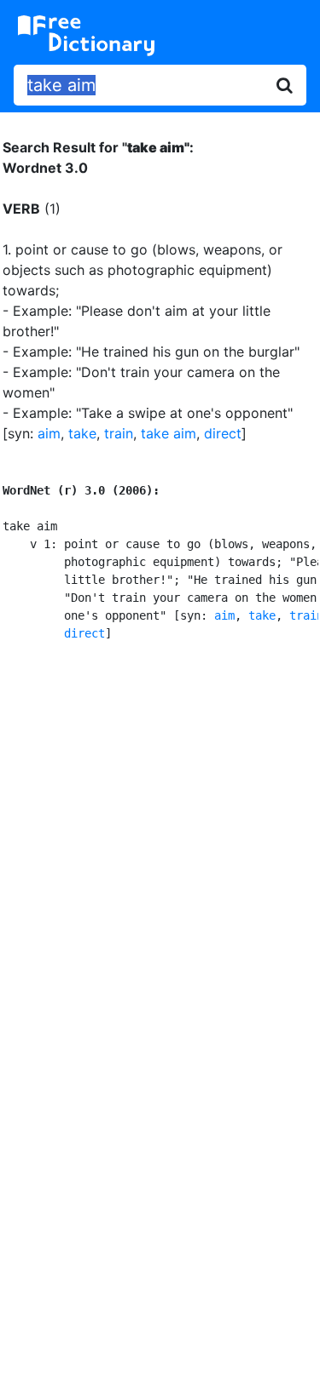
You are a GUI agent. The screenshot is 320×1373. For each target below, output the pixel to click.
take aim (168, 433)
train (118, 433)
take (82, 433)
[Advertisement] (160, 836)
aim (49, 433)
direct (222, 433)
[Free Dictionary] (86, 36)
